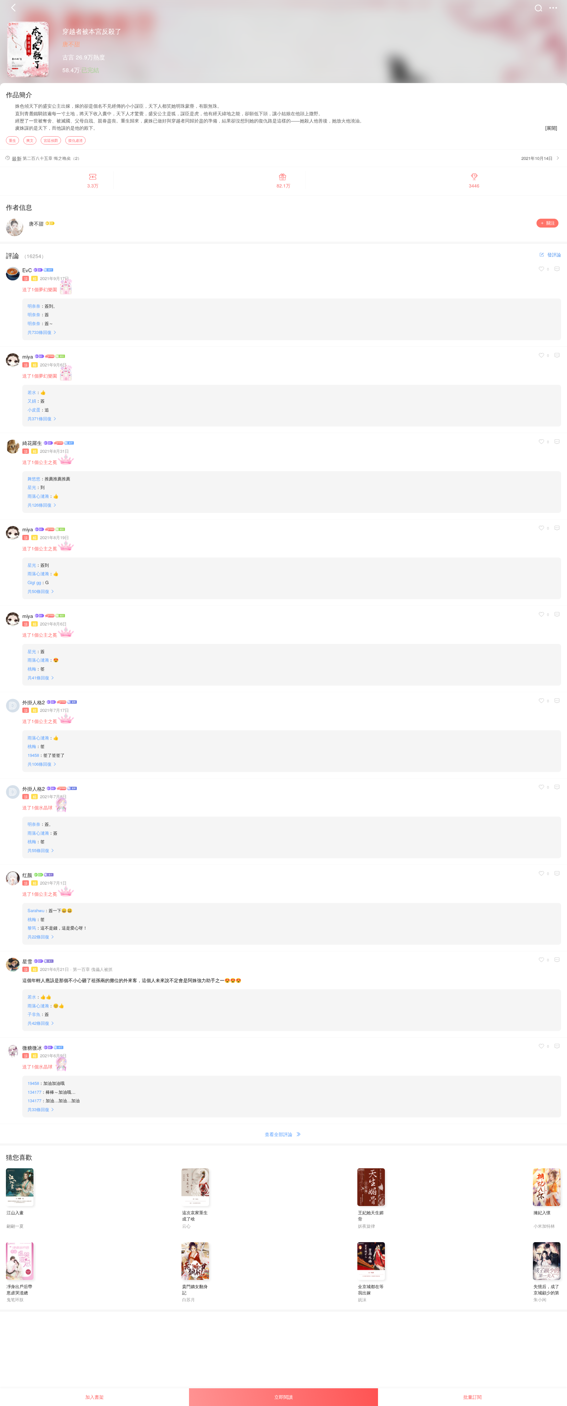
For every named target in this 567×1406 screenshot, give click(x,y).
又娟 (32, 401)
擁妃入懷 (542, 1212)
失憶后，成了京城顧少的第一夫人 (546, 1292)
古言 (68, 57)
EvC (27, 270)
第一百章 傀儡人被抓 (93, 969)
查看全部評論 (278, 1134)
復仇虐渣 (75, 140)
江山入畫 (15, 1212)
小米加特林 (544, 1226)
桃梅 (32, 669)
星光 (32, 487)
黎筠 (32, 928)
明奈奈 (34, 306)
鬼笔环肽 (15, 1299)
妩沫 (362, 1299)
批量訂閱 (472, 1397)
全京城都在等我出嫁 (371, 1289)
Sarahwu (36, 910)
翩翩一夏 (15, 1226)
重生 (12, 140)
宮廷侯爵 (51, 140)
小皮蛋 (34, 409)
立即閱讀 (283, 1397)
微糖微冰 (32, 1047)
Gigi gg (34, 582)
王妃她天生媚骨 (371, 1215)
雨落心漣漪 (38, 496)
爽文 (29, 140)
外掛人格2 (33, 702)
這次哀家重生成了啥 (195, 1215)
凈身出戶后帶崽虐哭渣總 (19, 1289)
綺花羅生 (32, 442)
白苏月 (188, 1299)
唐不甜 (71, 44)
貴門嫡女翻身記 (195, 1289)
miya (27, 356)
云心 (186, 1226)
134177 (34, 1092)
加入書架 (94, 1397)
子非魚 (34, 1014)
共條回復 (40, 332)
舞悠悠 (34, 478)
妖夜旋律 (366, 1226)
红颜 (27, 874)
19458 (33, 755)
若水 (32, 392)
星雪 (27, 961)
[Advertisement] (197, 1358)
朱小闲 (540, 1299)
